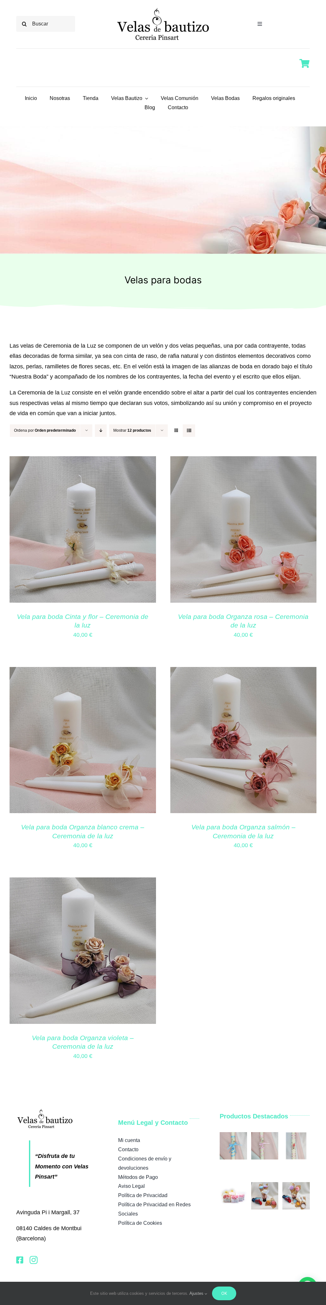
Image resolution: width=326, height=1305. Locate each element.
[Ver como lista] (189, 430)
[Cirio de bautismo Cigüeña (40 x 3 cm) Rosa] (265, 1135)
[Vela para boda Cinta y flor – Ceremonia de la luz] (83, 461)
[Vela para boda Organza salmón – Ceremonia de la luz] (243, 672)
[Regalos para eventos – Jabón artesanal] (233, 1185)
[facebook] (19, 1260)
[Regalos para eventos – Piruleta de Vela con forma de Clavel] (265, 1185)
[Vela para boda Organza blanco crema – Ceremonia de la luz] (83, 672)
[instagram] (34, 1260)
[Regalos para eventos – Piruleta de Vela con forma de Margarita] (296, 1185)
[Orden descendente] (101, 430)
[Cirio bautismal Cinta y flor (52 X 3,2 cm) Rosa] (296, 1135)
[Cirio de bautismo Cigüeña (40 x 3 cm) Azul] (233, 1135)
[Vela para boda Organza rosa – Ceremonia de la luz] (243, 461)
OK (224, 1293)
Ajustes (197, 1293)
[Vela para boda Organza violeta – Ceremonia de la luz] (83, 882)
